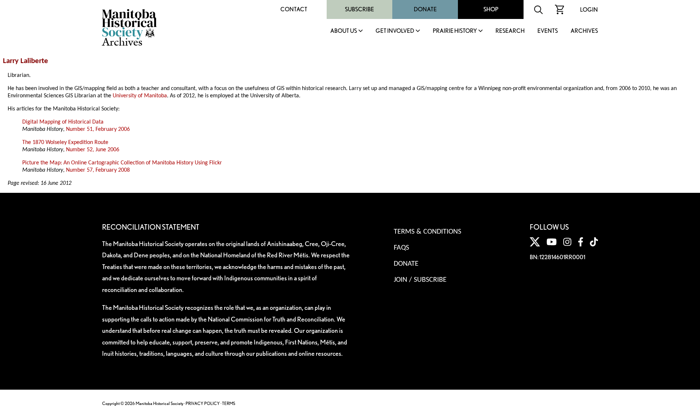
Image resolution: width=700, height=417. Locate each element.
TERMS (228, 403)
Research (510, 31)
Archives (584, 31)
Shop (490, 9)
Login (589, 9)
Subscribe (359, 9)
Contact (293, 9)
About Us (343, 31)
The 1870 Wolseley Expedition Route (65, 142)
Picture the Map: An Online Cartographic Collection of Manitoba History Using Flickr (122, 163)
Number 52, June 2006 (92, 150)
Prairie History (455, 31)
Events (547, 31)
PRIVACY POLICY (203, 403)
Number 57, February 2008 (98, 170)
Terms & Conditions (427, 231)
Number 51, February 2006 (98, 129)
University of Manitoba (140, 96)
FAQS (401, 248)
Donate (425, 9)
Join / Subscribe (420, 280)
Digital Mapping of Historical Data (63, 122)
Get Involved (395, 31)
